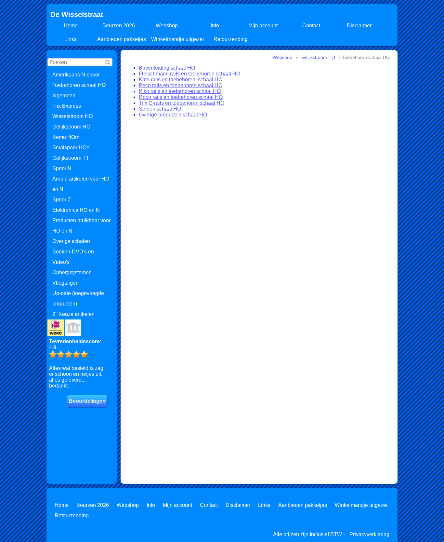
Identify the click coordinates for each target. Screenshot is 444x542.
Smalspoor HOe (70, 147)
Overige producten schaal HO (173, 114)
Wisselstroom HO (72, 116)
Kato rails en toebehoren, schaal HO (180, 79)
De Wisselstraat (76, 14)
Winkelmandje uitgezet (177, 39)
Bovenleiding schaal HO (167, 68)
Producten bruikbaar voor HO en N (81, 226)
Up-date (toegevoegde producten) (78, 298)
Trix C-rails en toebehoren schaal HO (181, 103)
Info (215, 25)
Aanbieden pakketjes (121, 39)
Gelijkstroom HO (71, 126)
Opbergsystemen (72, 272)
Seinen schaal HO (160, 109)
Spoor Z (61, 199)
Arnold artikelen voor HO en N (80, 184)
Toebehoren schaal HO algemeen (79, 90)
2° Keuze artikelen (73, 314)
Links (70, 39)
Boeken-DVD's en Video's (73, 257)
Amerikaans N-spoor (76, 74)
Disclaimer (359, 25)
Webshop (167, 25)
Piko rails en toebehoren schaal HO (180, 91)
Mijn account (263, 25)
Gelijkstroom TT (70, 158)
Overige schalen (71, 241)
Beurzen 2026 (118, 25)
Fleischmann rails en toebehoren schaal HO (189, 73)
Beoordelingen (87, 401)
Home (71, 25)
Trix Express (66, 106)
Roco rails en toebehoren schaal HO (181, 97)
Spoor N (62, 168)
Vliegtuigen (65, 283)
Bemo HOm (65, 137)
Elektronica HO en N (76, 210)
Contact (311, 25)
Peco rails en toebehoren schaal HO (180, 85)
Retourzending (231, 39)
